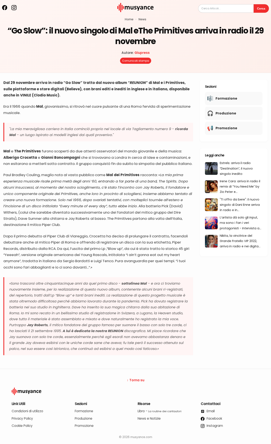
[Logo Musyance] (135, 391)
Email (210, 411)
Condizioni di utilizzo (27, 411)
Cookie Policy (22, 425)
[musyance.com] (135, 15)
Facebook (214, 418)
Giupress (142, 52)
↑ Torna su (135, 380)
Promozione (84, 425)
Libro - (159, 411)
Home (129, 19)
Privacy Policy (22, 418)
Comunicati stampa (135, 61)
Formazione (84, 411)
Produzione (83, 418)
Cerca (261, 8)
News (142, 19)
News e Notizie (149, 418)
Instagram (214, 425)
